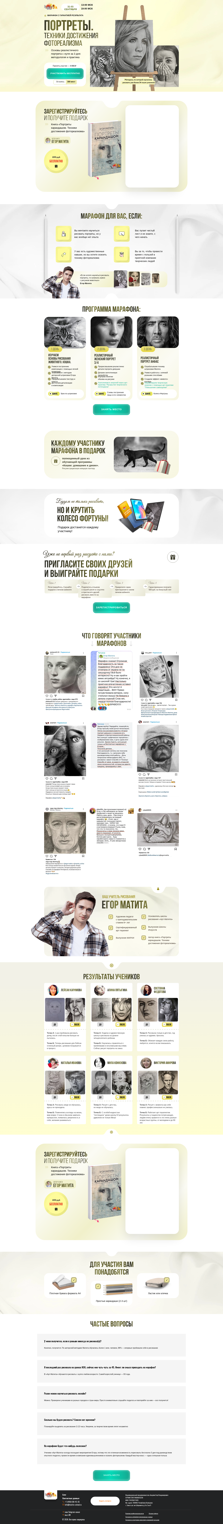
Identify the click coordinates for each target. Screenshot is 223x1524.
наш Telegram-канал (72, 1512)
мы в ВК (68, 1515)
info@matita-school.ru (73, 1504)
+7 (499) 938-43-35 (72, 1501)
